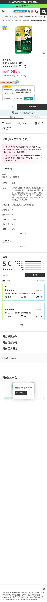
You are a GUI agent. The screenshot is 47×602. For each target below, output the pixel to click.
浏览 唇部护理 (10, 342)
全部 (3, 281)
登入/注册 (19, 393)
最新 (8, 281)
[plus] (13, 106)
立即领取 (28, 99)
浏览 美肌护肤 (10, 336)
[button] (43, 11)
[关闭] (44, 589)
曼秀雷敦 (6, 59)
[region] (23, 594)
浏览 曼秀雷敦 (10, 348)
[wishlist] (20, 66)
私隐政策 (34, 599)
